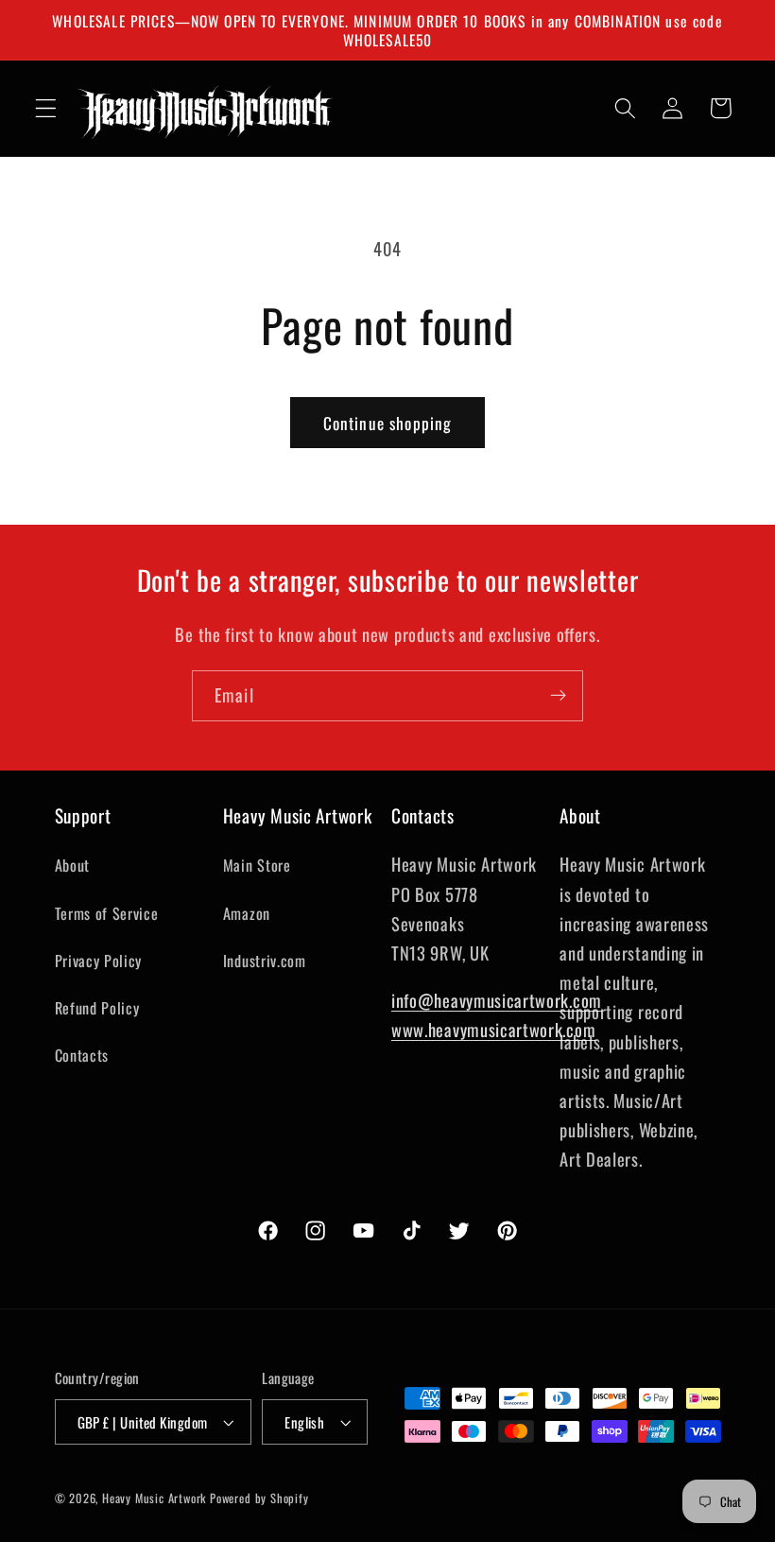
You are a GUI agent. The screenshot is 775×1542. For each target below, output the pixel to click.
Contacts (82, 1055)
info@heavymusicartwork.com (496, 1000)
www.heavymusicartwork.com (493, 1029)
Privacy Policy (99, 960)
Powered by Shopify (259, 1498)
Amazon (246, 913)
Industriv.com (264, 960)
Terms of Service (107, 913)
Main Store (257, 865)
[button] (46, 108)
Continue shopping (388, 422)
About (72, 865)
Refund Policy (97, 1007)
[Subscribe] (558, 695)
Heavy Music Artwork (154, 1498)
